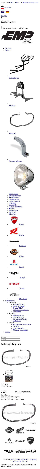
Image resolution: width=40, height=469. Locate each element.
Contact (7, 332)
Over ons (8, 48)
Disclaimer (24, 459)
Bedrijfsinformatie (19, 306)
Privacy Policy (15, 459)
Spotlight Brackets (15, 196)
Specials (11, 208)
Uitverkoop (12, 214)
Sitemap (24, 461)
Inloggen (4, 16)
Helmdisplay (13, 205)
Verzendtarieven (18, 317)
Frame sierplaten (14, 201)
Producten (8, 50)
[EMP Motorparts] (17, 45)
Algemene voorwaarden (21, 310)
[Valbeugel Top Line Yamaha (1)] (9, 374)
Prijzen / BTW (18, 308)
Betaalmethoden (18, 315)
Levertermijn (17, 312)
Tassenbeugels (13, 197)
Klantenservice (10, 301)
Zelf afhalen (17, 321)
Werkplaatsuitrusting (15, 207)
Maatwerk (12, 212)
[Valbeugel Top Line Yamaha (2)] (9, 381)
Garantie (16, 326)
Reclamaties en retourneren (22, 324)
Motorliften (12, 203)
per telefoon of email (19, 319)
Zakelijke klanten (18, 304)
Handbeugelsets (14, 199)
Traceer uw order (18, 328)
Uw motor (7, 7)
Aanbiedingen (13, 210)
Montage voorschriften (20, 330)
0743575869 (13, 2)
